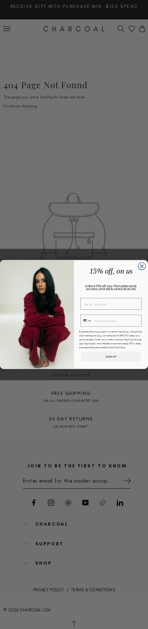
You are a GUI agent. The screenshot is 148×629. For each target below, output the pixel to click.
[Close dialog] (142, 266)
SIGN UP (111, 357)
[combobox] (86, 320)
